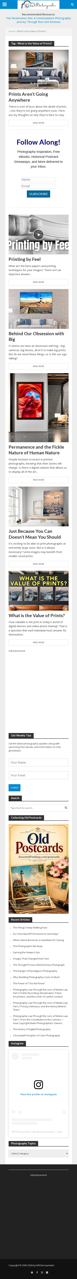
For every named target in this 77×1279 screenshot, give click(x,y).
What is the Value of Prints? (37, 615)
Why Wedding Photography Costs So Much (36, 977)
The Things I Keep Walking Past (30, 927)
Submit (14, 787)
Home (12, 31)
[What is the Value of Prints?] (39, 590)
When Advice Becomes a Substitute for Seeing (38, 940)
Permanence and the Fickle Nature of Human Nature (36, 449)
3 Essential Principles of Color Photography (36, 1035)
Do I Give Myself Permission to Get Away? (36, 933)
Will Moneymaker (21, 1131)
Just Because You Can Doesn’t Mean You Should (35, 533)
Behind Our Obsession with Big (36, 336)
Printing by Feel (25, 259)
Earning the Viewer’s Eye (26, 952)
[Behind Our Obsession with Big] (39, 308)
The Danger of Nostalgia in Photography (35, 970)
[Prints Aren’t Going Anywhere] (39, 69)
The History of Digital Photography (31, 1029)
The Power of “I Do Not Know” (29, 983)
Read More (38, 123)
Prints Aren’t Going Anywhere (28, 96)
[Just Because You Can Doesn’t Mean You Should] (39, 506)
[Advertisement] (38, 691)
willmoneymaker (44, 1131)
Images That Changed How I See (31, 958)
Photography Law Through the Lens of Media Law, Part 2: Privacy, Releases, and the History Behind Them (40, 1006)
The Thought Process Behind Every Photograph (39, 964)
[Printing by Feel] (39, 234)
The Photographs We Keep (27, 946)
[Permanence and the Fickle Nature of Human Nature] (39, 407)
